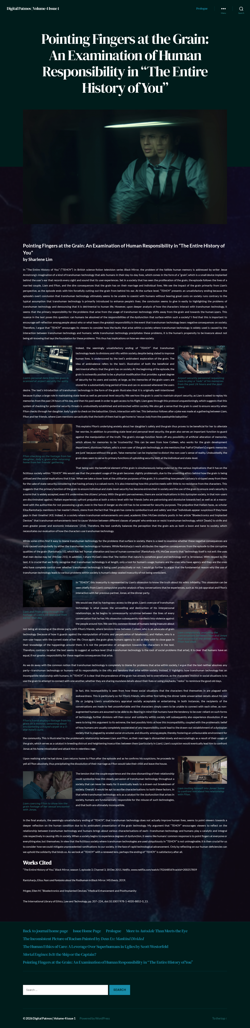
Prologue (202, 8)
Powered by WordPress (95, 1018)
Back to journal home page (45, 931)
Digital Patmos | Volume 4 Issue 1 (33, 8)
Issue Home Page (87, 931)
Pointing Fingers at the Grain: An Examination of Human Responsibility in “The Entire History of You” (108, 962)
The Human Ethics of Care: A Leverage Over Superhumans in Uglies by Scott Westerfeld (95, 946)
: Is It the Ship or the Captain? (59, 954)
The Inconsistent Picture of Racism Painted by (83, 938)
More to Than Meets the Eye (156, 931)
